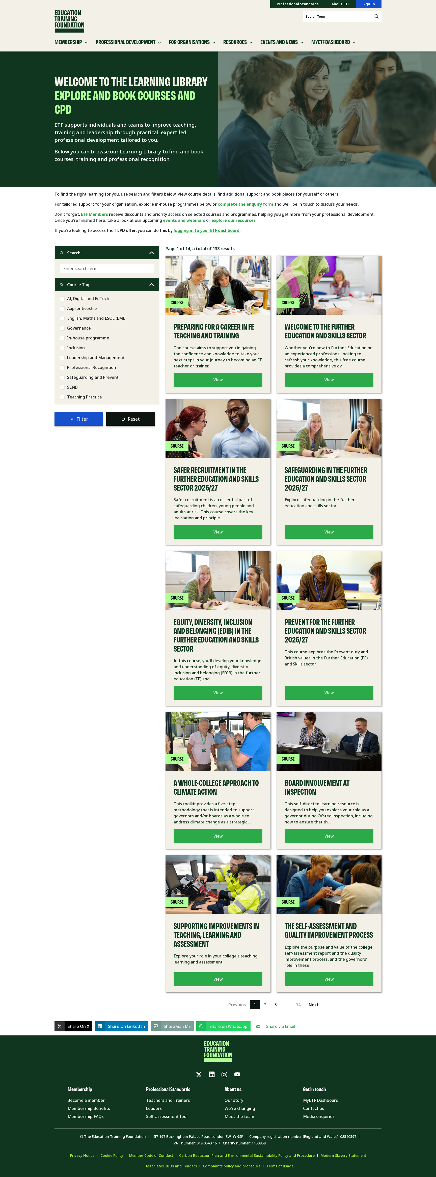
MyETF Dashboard (320, 1100)
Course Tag (78, 284)
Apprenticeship (82, 308)
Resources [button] (235, 42)
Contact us (313, 1108)
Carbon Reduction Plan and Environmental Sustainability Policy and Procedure (247, 1155)
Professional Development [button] (125, 42)
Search (73, 253)
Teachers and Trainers (168, 1100)
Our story (234, 1100)
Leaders (154, 1108)
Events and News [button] (279, 42)
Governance (79, 328)
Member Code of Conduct (151, 1155)
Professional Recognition (91, 367)
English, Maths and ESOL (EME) (96, 318)
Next (314, 1004)
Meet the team (239, 1116)
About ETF (340, 4)
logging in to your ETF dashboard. (207, 230)
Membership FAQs (86, 1116)
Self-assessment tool (166, 1116)
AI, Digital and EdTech (88, 298)
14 (298, 1004)
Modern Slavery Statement (343, 1155)
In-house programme (88, 338)
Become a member (86, 1100)
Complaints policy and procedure (231, 1166)
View (218, 380)
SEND (72, 387)
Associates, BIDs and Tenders (171, 1166)
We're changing (240, 1108)
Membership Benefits (89, 1108)
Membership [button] (68, 42)
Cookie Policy (111, 1155)
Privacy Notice (82, 1155)
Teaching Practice (84, 397)
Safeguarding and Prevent (93, 377)
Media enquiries (319, 1116)
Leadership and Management (96, 357)
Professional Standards (297, 4)
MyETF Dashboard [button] (330, 42)
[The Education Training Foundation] (69, 21)
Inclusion (76, 348)
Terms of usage (279, 1166)
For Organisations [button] (189, 42)
